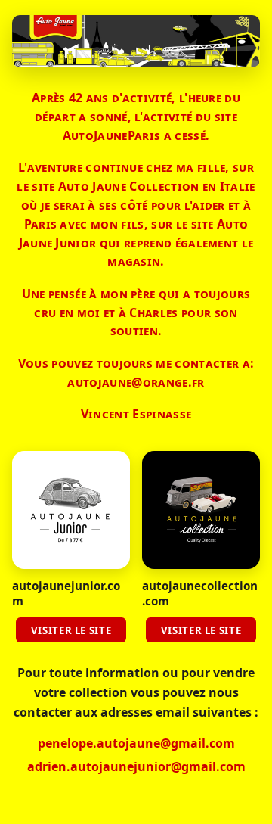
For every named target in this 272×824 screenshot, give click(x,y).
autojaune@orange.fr (135, 382)
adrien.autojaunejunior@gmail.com (136, 766)
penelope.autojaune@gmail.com (136, 743)
